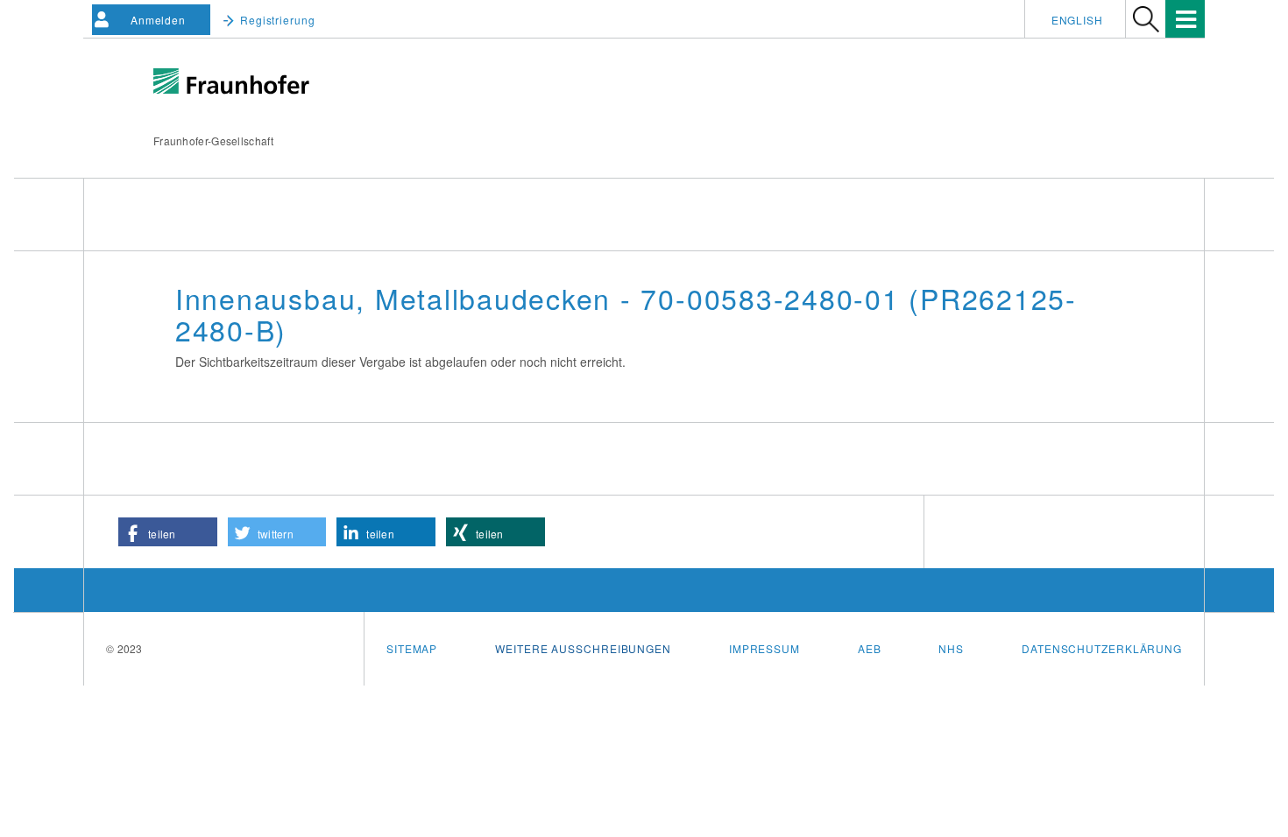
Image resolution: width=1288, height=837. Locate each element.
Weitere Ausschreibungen (583, 648)
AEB (869, 648)
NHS (951, 648)
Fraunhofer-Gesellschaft (213, 140)
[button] (167, 531)
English (1077, 19)
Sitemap (411, 648)
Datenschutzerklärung (1102, 648)
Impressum (764, 648)
